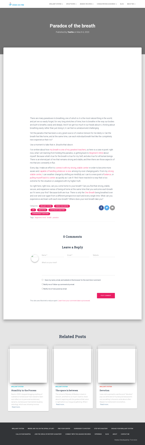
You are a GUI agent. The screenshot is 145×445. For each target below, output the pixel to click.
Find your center (64, 428)
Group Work (70, 4)
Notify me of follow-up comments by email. (59, 284)
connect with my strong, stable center (72, 168)
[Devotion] (116, 364)
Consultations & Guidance (106, 4)
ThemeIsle (133, 440)
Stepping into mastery (57, 210)
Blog (122, 4)
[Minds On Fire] (16, 4)
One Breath (90, 192)
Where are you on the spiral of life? (41, 428)
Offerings (98, 434)
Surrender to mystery (82, 428)
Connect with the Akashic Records (78, 434)
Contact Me (125, 434)
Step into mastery (101, 428)
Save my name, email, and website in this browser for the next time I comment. (73, 280)
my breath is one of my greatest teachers (68, 149)
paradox (56, 217)
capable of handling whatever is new (55, 171)
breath (49, 217)
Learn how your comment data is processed (74, 301)
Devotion (104, 390)
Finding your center (62, 206)
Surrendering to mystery (40, 213)
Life (33, 210)
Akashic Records (86, 4)
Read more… (16, 407)
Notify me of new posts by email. (55, 289)
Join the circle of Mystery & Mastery (48, 434)
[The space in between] (72, 364)
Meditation (42, 210)
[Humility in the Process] (28, 364)
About (115, 434)
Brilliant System (55, 4)
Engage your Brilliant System (122, 428)
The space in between (67, 390)
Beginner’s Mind (96, 153)
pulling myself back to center (42, 177)
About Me (130, 4)
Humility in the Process (23, 390)
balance (107, 174)
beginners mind (40, 217)
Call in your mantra (23, 434)
